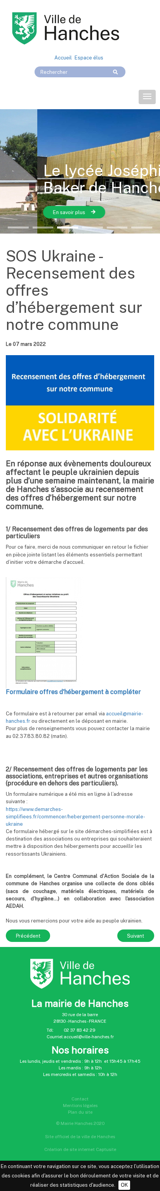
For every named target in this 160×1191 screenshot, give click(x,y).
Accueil (63, 58)
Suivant (135, 936)
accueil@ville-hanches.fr (89, 1036)
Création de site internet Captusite (80, 1149)
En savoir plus (32, 212)
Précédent (28, 936)
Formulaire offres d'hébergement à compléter (73, 692)
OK (124, 1185)
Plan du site (80, 1112)
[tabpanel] (80, 171)
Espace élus (89, 58)
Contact (80, 1099)
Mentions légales (80, 1105)
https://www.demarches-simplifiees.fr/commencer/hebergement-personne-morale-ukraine (75, 816)
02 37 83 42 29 (79, 1030)
